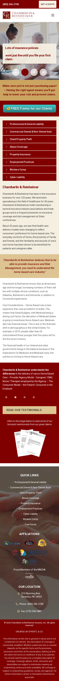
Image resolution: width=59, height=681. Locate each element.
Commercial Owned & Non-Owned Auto (29, 487)
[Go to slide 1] (15, 72)
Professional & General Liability (30, 482)
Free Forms (29, 524)
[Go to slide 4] (43, 72)
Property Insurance (29, 503)
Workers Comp (29, 519)
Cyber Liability (29, 514)
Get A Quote (47, 4)
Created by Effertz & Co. (29, 632)
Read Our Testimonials (24, 410)
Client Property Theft (29, 492)
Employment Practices (29, 508)
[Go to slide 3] (34, 72)
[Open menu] (52, 15)
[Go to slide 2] (25, 72)
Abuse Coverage (29, 498)
